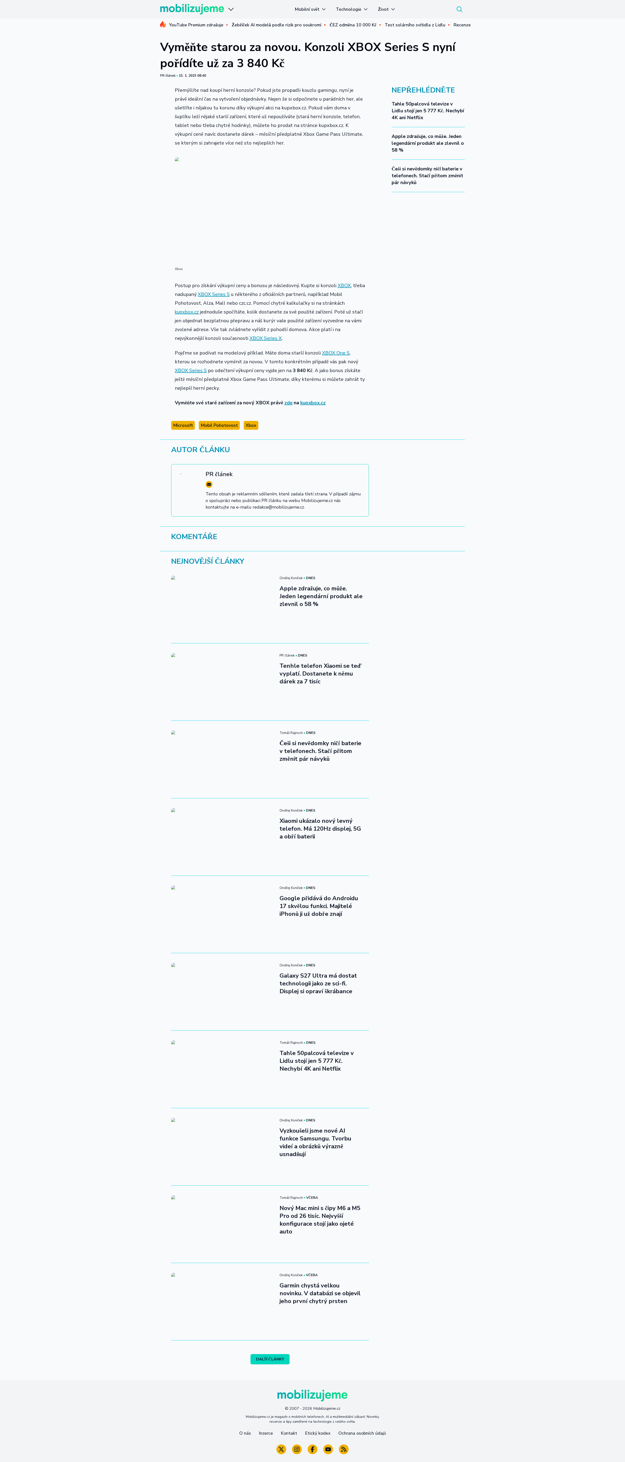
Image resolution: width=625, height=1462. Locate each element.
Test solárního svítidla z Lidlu (415, 25)
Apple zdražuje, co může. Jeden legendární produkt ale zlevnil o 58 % (428, 143)
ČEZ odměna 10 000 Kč (353, 25)
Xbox (251, 425)
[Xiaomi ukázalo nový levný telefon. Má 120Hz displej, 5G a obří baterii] (222, 837)
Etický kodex (318, 1433)
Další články (270, 1359)
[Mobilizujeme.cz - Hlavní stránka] (192, 9)
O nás (245, 1433)
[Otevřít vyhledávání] (459, 9)
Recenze (462, 25)
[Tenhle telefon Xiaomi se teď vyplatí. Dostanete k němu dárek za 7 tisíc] (222, 682)
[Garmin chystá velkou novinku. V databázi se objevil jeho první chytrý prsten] (222, 1301)
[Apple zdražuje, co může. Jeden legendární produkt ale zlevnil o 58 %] (222, 604)
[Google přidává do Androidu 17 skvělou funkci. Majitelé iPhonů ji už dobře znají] (222, 914)
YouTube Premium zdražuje (196, 25)
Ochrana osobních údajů (362, 1433)
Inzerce (266, 1433)
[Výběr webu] (231, 9)
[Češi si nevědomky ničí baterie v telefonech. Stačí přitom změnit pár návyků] (222, 759)
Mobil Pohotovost (219, 425)
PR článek (168, 75)
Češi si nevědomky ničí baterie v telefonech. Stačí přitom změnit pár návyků (427, 176)
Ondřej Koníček (291, 578)
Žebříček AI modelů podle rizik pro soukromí (276, 25)
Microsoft (183, 425)
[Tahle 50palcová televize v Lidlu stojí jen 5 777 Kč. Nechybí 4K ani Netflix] (222, 1069)
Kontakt (289, 1433)
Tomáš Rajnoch (291, 733)
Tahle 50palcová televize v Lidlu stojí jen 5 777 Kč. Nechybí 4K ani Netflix (428, 111)
